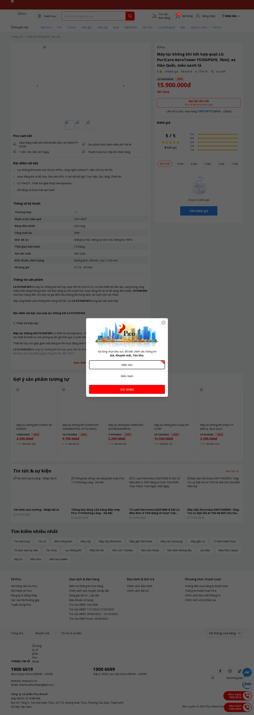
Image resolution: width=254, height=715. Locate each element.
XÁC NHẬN (127, 389)
